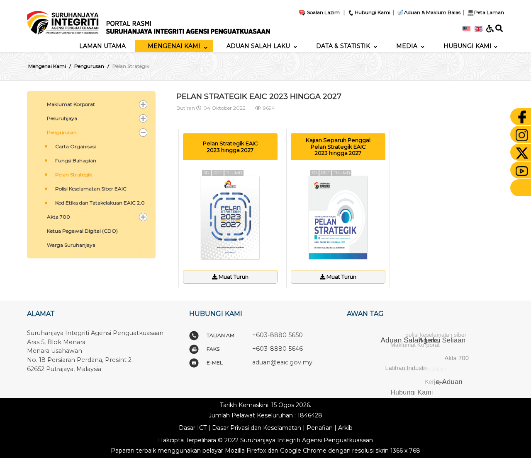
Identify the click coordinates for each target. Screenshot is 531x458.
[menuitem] (102, 46)
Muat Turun (232, 276)
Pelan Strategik (73, 174)
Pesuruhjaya (62, 118)
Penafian (320, 427)
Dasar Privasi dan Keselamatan (256, 427)
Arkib (345, 427)
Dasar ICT (193, 427)
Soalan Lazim (323, 12)
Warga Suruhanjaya (71, 245)
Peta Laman (489, 12)
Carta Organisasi (75, 146)
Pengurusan (62, 132)
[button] (143, 104)
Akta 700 (58, 217)
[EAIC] (148, 19)
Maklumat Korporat (71, 104)
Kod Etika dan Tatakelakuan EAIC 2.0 (100, 203)
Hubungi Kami (372, 12)
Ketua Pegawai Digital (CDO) (82, 231)
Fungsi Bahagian (75, 160)
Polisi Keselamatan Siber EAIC (91, 189)
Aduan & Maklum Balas (432, 12)
